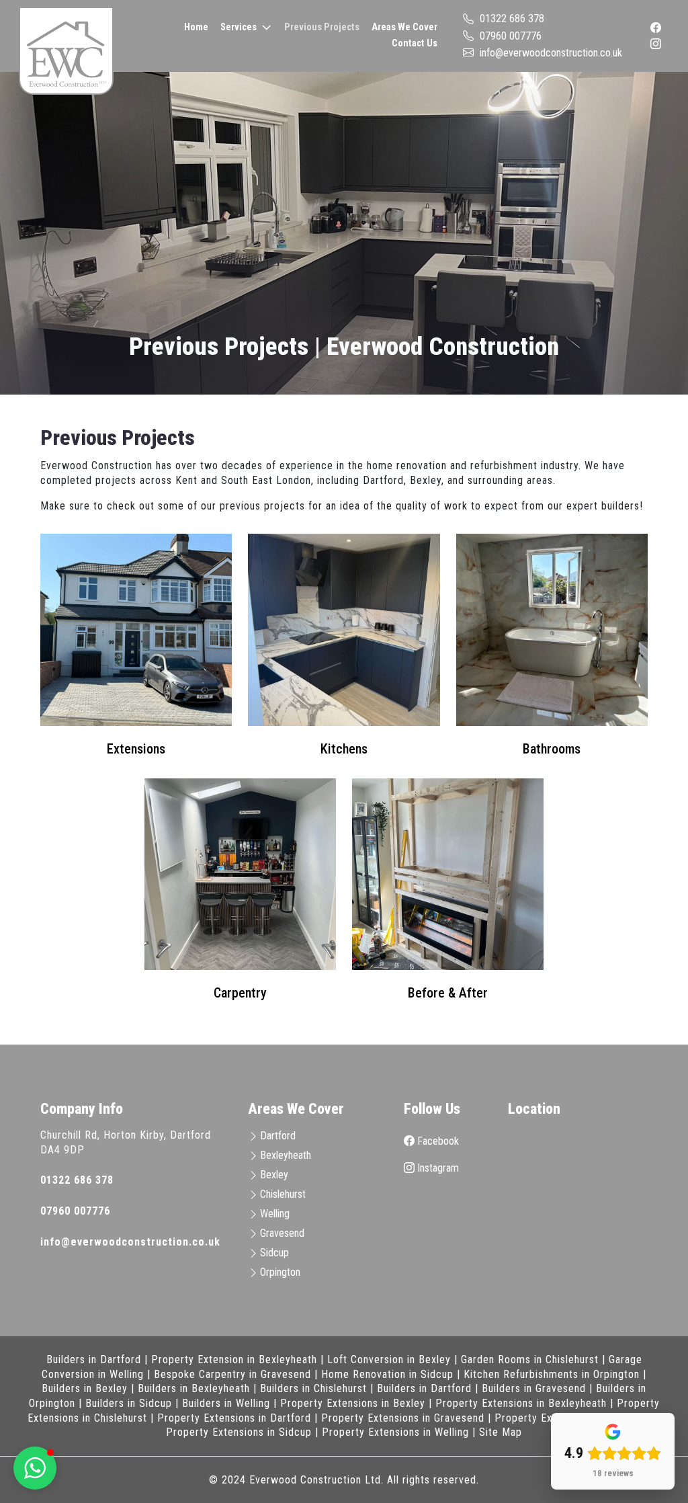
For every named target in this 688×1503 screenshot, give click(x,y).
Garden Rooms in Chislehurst (530, 1359)
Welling (275, 1213)
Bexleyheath (285, 1155)
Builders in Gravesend (534, 1388)
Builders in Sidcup (128, 1403)
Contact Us (414, 43)
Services (238, 27)
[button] (34, 1468)
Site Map (500, 1432)
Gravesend (282, 1233)
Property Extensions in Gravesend (402, 1418)
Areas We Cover (404, 27)
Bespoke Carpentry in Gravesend (232, 1374)
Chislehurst (283, 1194)
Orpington (280, 1272)
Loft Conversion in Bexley (389, 1359)
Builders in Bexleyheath (194, 1388)
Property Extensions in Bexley (352, 1403)
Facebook (437, 1141)
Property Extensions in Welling (395, 1432)
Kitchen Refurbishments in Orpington (552, 1374)
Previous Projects (321, 27)
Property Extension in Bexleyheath (234, 1359)
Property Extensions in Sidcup (239, 1432)
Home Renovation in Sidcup (387, 1374)
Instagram (437, 1168)
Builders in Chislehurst (313, 1388)
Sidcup (274, 1252)
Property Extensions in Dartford (234, 1418)
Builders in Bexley (85, 1388)
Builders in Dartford (93, 1359)
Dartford (278, 1135)
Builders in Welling (226, 1403)
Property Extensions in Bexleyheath (521, 1403)
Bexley (274, 1174)
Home (196, 27)
